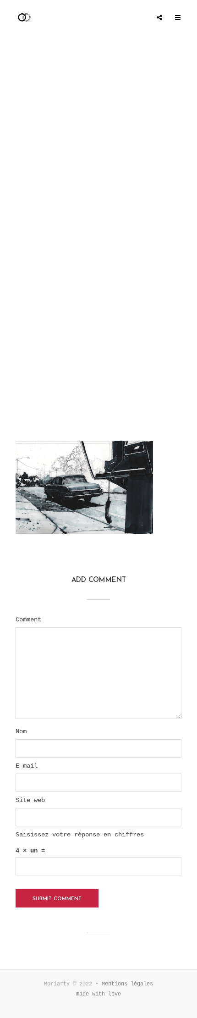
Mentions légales (127, 984)
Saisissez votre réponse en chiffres (80, 834)
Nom (21, 731)
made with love (98, 994)
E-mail (27, 766)
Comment (28, 619)
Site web (30, 800)
